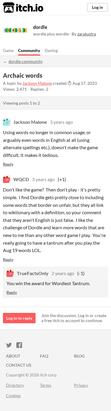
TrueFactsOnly (33, 273)
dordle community (26, 61)
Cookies (13, 395)
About (13, 355)
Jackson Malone (37, 83)
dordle (40, 27)
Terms (45, 385)
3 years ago (61, 122)
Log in (97, 7)
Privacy (81, 385)
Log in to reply (19, 318)
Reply (8, 164)
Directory (15, 385)
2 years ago (63, 273)
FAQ (44, 355)
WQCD (21, 179)
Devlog (51, 50)
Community (29, 50)
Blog (79, 355)
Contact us (18, 365)
